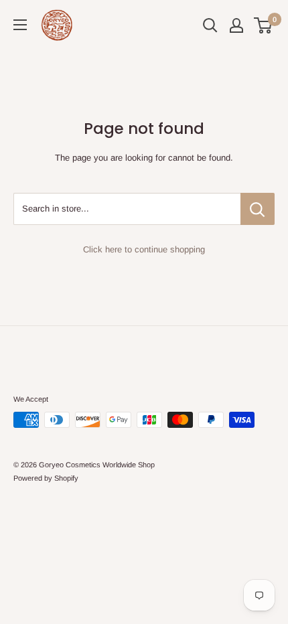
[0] (263, 25)
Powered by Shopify (45, 478)
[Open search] (210, 25)
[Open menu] (20, 24)
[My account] (236, 25)
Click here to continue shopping (144, 249)
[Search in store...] (257, 209)
